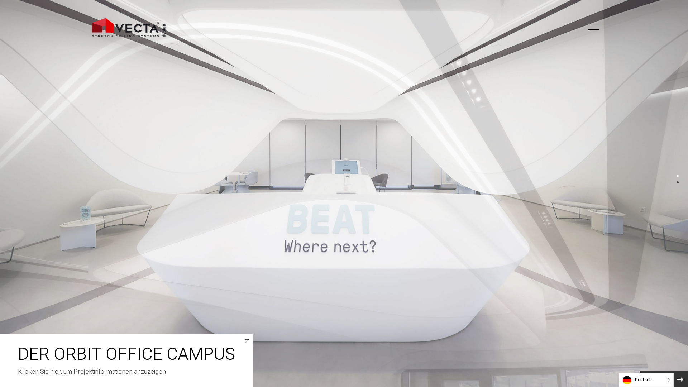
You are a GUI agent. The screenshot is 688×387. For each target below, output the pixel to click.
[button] (581, 28)
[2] (677, 182)
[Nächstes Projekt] (680, 379)
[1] (677, 176)
